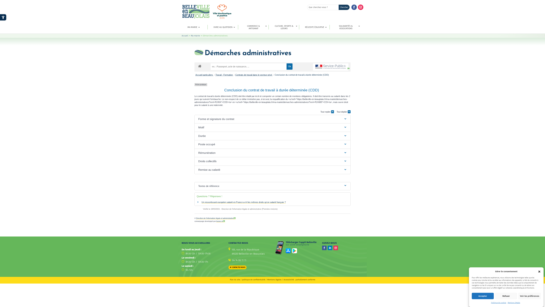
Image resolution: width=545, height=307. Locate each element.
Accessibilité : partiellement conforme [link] (299, 280)
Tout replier (325, 112)
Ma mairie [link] (192, 27)
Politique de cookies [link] (498, 303)
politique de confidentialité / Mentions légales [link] (262, 280)
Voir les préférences (529, 296)
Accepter (482, 296)
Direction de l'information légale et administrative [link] (215, 218)
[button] (539, 271)
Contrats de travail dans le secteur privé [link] (254, 75)
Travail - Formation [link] (224, 75)
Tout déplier (342, 112)
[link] (3, 17)
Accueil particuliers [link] (204, 75)
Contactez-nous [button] (238, 267)
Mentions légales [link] (514, 303)
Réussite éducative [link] (314, 27)
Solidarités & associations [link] (346, 27)
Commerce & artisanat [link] (253, 27)
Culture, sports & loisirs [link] (284, 27)
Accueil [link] (185, 36)
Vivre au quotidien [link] (222, 27)
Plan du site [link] (235, 280)
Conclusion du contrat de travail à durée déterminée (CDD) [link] (302, 75)
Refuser (506, 296)
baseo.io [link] (219, 221)
